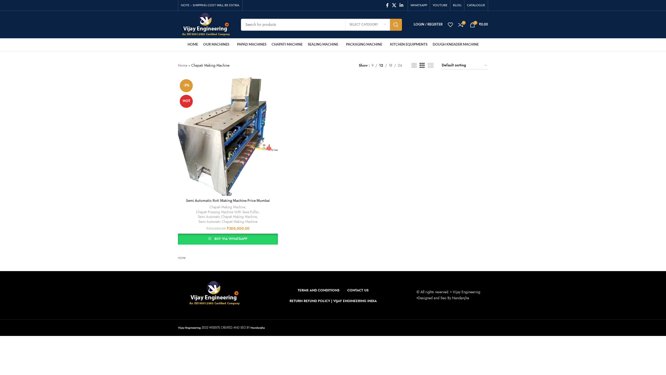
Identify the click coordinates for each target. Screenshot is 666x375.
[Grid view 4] (430, 65)
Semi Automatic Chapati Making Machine (227, 217)
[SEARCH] (396, 25)
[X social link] (394, 5)
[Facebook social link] (387, 5)
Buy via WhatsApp (230, 238)
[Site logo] (205, 24)
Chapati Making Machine (227, 207)
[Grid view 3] (422, 65)
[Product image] (228, 136)
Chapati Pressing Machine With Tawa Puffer (227, 212)
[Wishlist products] (450, 25)
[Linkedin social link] (401, 5)
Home (182, 65)
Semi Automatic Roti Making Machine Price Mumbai (228, 200)
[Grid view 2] (414, 65)
